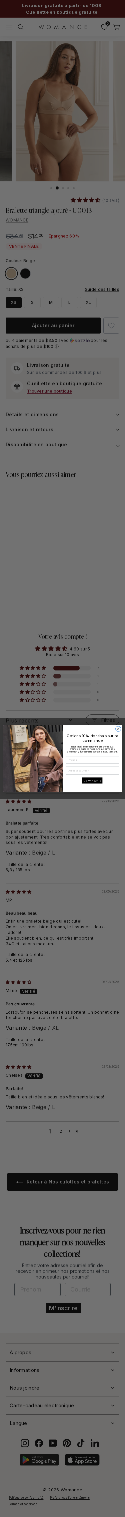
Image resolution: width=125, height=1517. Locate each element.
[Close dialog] (118, 728)
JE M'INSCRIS (92, 780)
